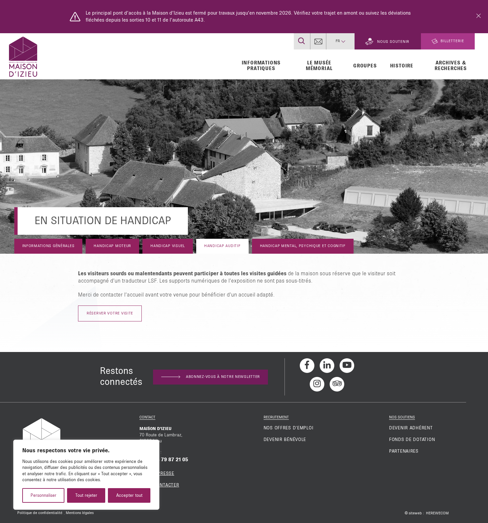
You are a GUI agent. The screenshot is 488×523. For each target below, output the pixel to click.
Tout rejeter (86, 495)
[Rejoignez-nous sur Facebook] (307, 365)
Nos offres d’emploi (289, 428)
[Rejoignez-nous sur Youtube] (347, 365)
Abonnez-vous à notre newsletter (223, 377)
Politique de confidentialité (39, 513)
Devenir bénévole (285, 439)
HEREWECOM (437, 513)
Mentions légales (80, 513)
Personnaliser (43, 495)
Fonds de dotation (412, 439)
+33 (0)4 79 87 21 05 (163, 459)
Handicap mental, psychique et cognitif (303, 246)
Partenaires (404, 451)
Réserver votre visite (110, 313)
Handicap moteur (112, 246)
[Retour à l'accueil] (23, 55)
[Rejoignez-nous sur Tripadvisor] (337, 384)
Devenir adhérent (411, 428)
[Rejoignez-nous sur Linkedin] (327, 365)
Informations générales (48, 246)
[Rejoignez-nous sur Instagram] (317, 384)
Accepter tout (129, 495)
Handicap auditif (222, 246)
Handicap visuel (167, 246)
